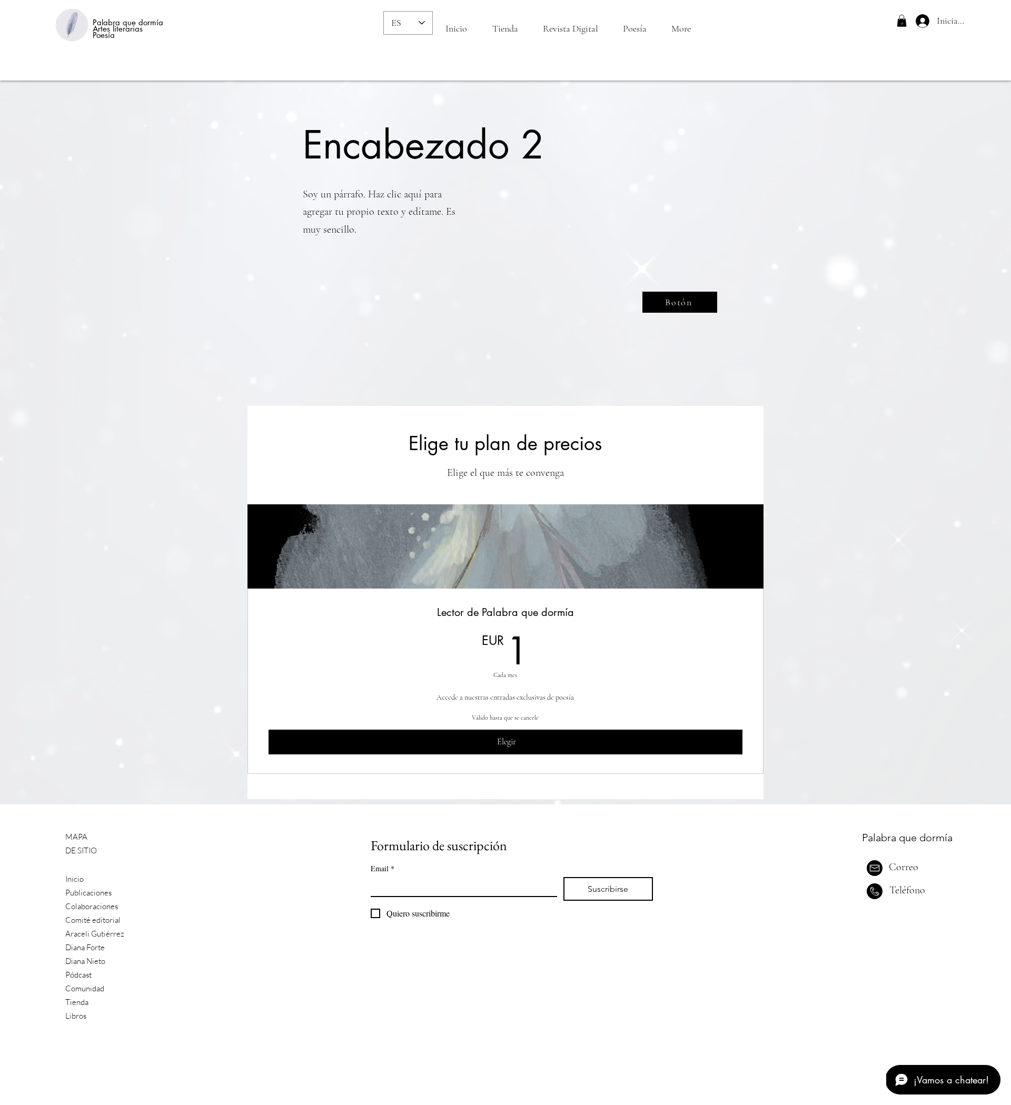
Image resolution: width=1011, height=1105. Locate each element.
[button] (902, 21)
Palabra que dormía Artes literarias (128, 25)
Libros (75, 1016)
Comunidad (84, 988)
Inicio (74, 879)
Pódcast (78, 975)
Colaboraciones (91, 906)
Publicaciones (88, 893)
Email (382, 868)
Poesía (104, 35)
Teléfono (907, 890)
